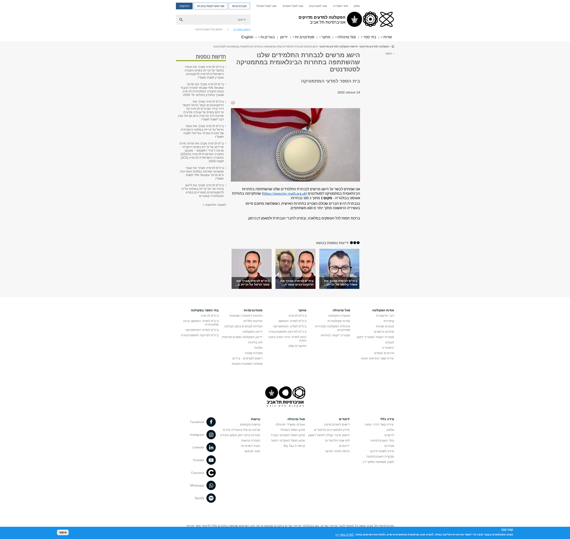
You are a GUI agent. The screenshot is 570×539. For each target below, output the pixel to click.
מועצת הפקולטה (339, 315)
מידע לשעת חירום (382, 451)
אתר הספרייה (340, 6)
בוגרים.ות (268, 37)
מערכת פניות (239, 6)
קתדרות (389, 321)
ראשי (388, 53)
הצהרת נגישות (250, 440)
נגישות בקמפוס (250, 424)
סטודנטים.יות (304, 37)
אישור (63, 532)
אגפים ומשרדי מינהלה (290, 424)
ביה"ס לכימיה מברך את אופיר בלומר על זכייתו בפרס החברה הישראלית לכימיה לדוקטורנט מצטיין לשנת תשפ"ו (204, 72)
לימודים (344, 419)
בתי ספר (369, 37)
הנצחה (389, 342)
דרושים (389, 435)
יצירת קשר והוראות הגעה (377, 358)
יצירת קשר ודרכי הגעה (379, 424)
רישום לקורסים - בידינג (247, 358)
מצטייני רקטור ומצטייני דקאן (375, 337)
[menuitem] (357, 6)
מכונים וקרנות (385, 326)
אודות (387, 37)
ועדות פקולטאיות (339, 321)
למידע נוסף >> (344, 534)
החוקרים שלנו (297, 346)
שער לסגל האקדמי (292, 6)
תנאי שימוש (252, 451)
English (247, 37)
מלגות (258, 347)
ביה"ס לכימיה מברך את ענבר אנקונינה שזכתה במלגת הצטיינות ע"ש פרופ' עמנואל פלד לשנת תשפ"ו (202, 173)
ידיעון (284, 37)
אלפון (357, 6)
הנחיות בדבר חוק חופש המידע (240, 435)
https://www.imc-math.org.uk (284, 194)
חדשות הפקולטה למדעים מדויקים (339, 46)
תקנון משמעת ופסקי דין (378, 462)
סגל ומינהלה (347, 37)
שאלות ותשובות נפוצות (247, 363)
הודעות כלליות (253, 321)
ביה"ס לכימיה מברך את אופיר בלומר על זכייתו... (340, 282)
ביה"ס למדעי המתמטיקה (289, 326)
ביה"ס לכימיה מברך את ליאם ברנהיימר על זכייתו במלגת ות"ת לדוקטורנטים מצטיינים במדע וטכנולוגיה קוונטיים (203, 190)
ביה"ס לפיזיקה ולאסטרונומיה (287, 331)
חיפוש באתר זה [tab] (241, 29)
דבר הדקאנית (385, 315)
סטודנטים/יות (253, 310)
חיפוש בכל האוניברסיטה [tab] (208, 29)
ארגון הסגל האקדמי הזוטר (288, 440)
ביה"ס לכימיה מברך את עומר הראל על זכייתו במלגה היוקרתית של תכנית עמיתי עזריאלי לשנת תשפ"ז (202, 131)
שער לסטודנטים (318, 6)
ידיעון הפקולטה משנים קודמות (242, 337)
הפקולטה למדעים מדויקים (374, 46)
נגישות (255, 419)
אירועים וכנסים (384, 353)
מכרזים (389, 446)
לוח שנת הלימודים (337, 440)
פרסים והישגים (384, 331)
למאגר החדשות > (214, 205)
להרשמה (184, 6)
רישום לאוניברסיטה (337, 424)
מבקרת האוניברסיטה (380, 456)
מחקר (326, 37)
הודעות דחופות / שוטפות (246, 315)
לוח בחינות (255, 342)
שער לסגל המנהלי (266, 6)
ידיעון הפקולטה (252, 331)
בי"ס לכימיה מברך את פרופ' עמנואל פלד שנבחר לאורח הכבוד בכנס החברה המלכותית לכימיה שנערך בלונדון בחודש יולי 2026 (202, 89)
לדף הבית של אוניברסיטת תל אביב (392, 46)
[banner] (285, 20)
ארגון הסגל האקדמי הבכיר (288, 435)
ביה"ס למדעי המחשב (292, 321)
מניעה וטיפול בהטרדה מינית (241, 430)
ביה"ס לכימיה (297, 315)
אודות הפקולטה (383, 310)
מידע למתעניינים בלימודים (332, 430)
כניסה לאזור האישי (337, 451)
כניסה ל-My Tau (294, 446)
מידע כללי (387, 419)
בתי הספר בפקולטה (205, 310)
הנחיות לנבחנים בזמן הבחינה (243, 326)
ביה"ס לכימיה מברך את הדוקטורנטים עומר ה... (297, 282)
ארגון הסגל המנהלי (292, 430)
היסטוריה (388, 347)
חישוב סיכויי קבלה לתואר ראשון (329, 435)
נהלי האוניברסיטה (382, 440)
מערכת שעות (254, 353)
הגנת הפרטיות (250, 446)
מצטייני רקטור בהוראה (335, 335)
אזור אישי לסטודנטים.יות (210, 6)
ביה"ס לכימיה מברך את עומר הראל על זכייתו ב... (252, 282)
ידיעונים (344, 446)
